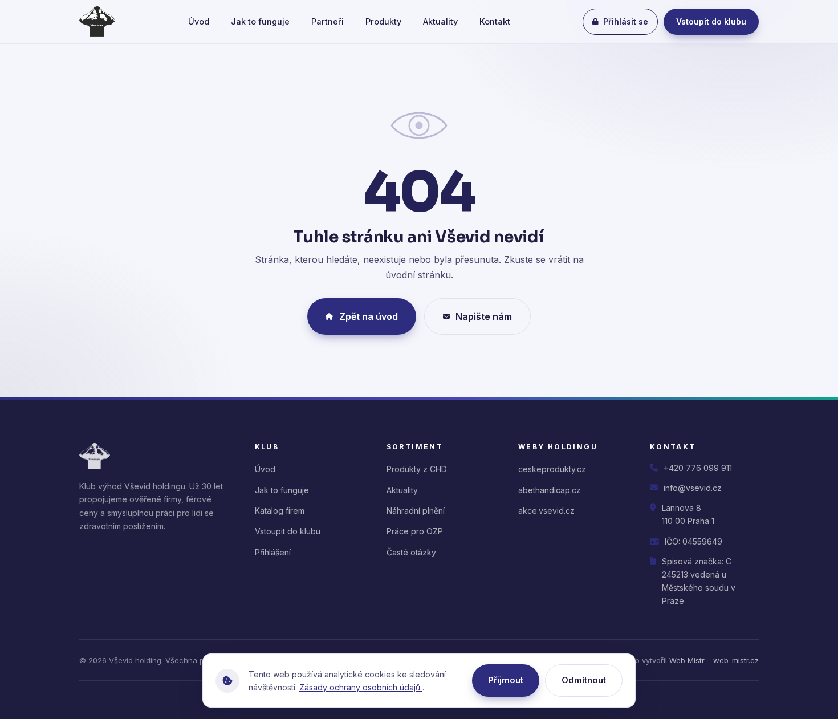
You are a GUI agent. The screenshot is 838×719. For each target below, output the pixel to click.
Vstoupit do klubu (711, 21)
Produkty (383, 21)
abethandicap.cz (549, 490)
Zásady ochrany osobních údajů (360, 687)
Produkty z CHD (417, 469)
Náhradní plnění (416, 510)
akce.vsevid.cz (546, 510)
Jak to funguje (260, 21)
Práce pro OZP (415, 531)
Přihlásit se (625, 21)
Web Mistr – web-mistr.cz (714, 660)
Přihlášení (273, 552)
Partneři (327, 21)
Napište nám (483, 316)
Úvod (198, 21)
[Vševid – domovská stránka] (97, 21)
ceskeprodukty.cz (552, 469)
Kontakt (494, 21)
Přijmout (505, 680)
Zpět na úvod (368, 316)
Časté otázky (411, 552)
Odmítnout (584, 680)
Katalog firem (279, 510)
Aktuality (440, 21)
